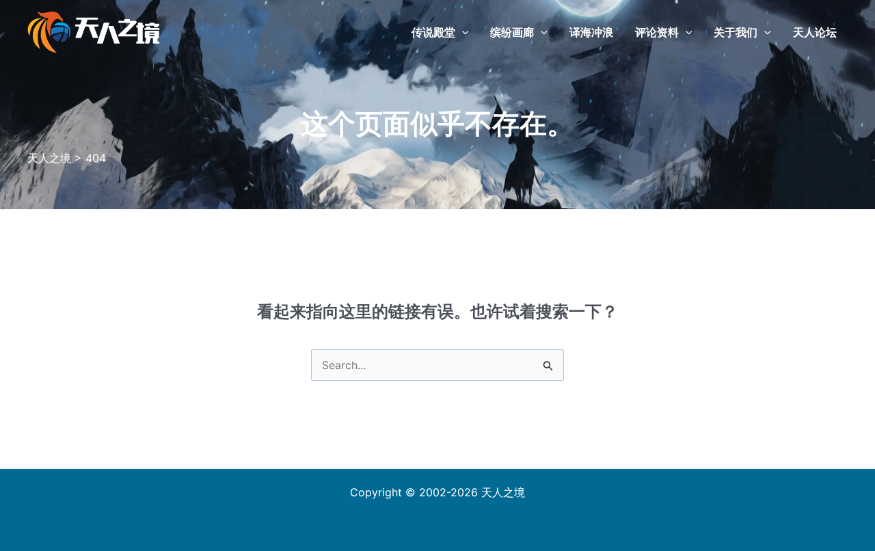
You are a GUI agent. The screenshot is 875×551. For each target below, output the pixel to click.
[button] (462, 32)
